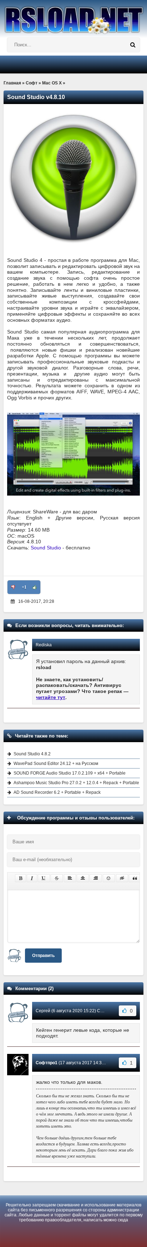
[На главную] (73, 17)
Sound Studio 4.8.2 (32, 753)
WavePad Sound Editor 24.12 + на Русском (56, 763)
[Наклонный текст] (32, 878)
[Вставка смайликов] (109, 878)
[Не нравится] (13, 587)
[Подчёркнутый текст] (44, 878)
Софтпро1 (46, 1062)
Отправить (43, 955)
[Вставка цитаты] (135, 878)
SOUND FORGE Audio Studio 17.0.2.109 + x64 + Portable (70, 773)
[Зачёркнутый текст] (57, 878)
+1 (24, 587)
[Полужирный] (20, 878)
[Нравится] (34, 587)
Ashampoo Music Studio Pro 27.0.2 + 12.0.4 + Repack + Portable (76, 782)
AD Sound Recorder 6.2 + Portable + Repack (57, 792)
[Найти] (133, 45)
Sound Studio (46, 547)
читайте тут (50, 697)
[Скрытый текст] (122, 878)
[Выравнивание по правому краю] (96, 878)
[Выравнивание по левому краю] (70, 878)
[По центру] (83, 878)
